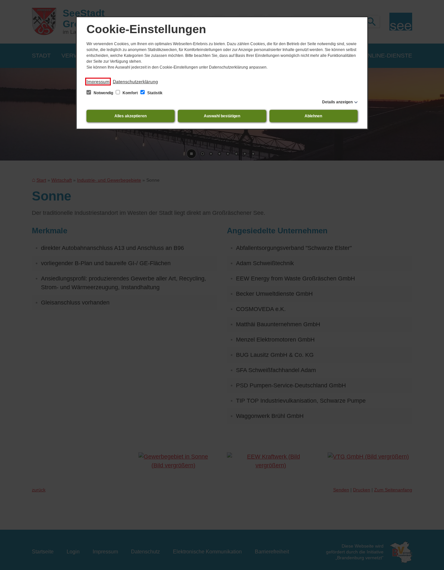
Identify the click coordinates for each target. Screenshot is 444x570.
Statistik (154, 93)
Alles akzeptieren (130, 116)
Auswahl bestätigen (222, 116)
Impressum (98, 81)
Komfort (130, 93)
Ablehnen (313, 116)
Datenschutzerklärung (135, 81)
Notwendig (103, 93)
